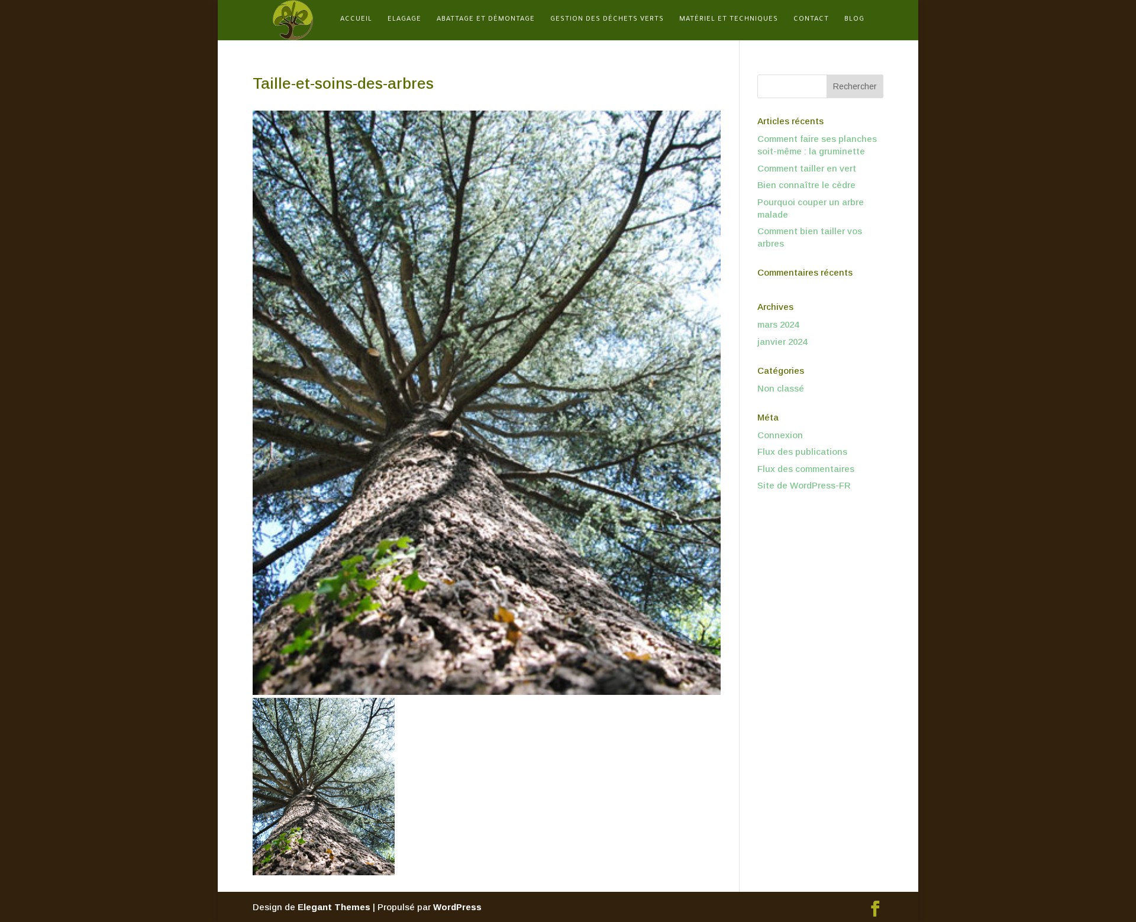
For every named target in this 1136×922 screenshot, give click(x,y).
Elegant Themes (334, 907)
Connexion (780, 435)
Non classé (780, 388)
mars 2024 (778, 324)
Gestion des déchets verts (607, 20)
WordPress (457, 907)
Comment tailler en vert (806, 168)
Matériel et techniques (728, 20)
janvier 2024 (782, 342)
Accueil (356, 20)
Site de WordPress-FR (804, 485)
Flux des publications (802, 452)
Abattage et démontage (486, 20)
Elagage (404, 20)
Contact (811, 20)
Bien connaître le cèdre (806, 185)
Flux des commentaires (805, 469)
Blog (854, 20)
